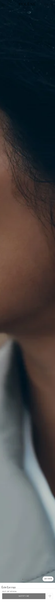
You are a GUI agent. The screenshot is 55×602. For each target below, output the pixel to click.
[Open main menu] (3, 4)
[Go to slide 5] (30, 579)
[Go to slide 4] (28, 579)
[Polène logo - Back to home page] (27, 3)
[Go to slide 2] (24, 579)
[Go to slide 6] (32, 579)
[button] (50, 596)
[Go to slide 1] (22, 579)
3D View (48, 579)
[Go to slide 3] (26, 579)
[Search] (7, 4)
